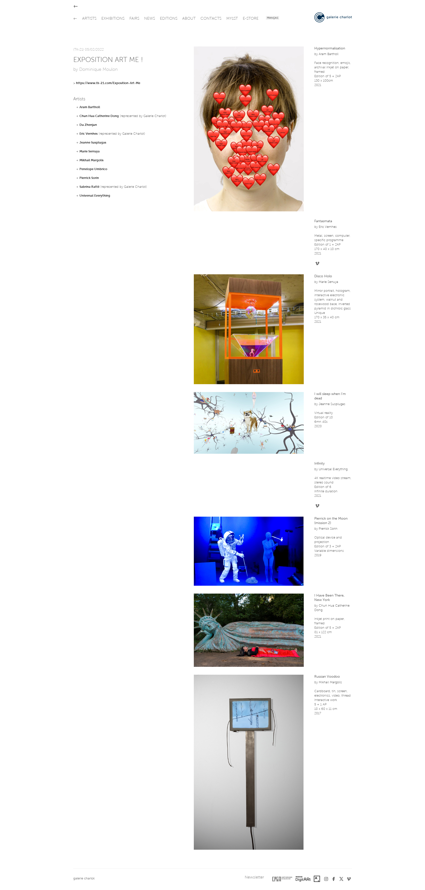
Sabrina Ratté (89, 187)
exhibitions (112, 19)
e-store (250, 19)
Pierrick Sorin (89, 178)
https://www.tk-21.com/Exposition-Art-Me (108, 83)
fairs (134, 19)
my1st (232, 19)
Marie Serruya (89, 151)
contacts (210, 19)
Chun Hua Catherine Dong (99, 116)
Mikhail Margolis (91, 160)
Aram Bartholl (89, 107)
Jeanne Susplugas (92, 142)
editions (168, 19)
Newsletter (254, 877)
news (149, 19)
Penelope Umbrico (93, 169)
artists (89, 19)
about (189, 19)
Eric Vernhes (88, 133)
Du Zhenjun (88, 125)
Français (272, 18)
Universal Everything (94, 195)
